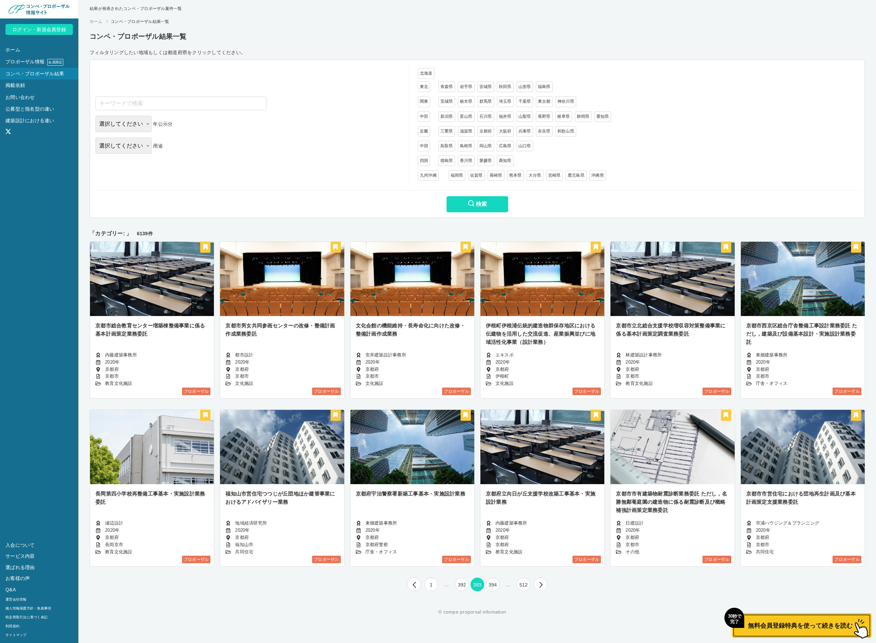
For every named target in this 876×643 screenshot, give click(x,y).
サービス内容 (20, 556)
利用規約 (12, 626)
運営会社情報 (16, 599)
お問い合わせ (20, 97)
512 (523, 585)
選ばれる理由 (20, 567)
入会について (20, 545)
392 (462, 585)
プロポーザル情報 (33, 61)
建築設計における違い (29, 120)
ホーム (12, 49)
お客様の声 (17, 578)
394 (493, 585)
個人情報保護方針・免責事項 (28, 608)
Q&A (10, 589)
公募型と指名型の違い (29, 109)
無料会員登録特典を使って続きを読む (792, 621)
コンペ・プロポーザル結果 (34, 73)
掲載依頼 (15, 85)
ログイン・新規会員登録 (39, 29)
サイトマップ (16, 635)
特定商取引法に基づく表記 (26, 617)
